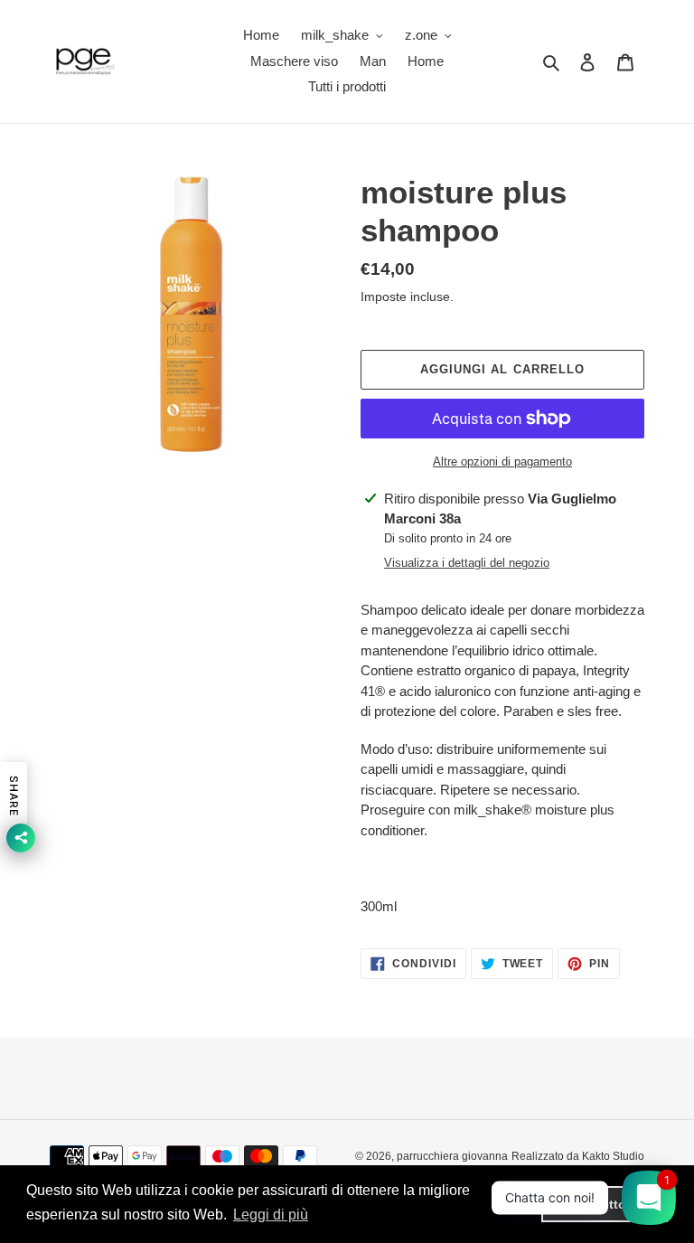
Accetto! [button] (604, 1204)
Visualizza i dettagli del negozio (466, 563)
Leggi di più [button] (270, 1214)
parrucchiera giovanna (452, 1156)
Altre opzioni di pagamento (502, 461)
